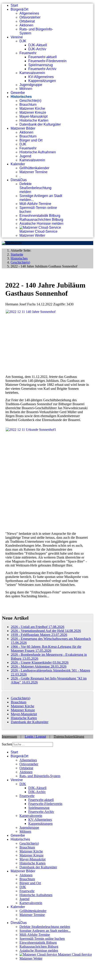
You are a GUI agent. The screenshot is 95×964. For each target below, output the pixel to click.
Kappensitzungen (42, 81)
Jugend (25, 156)
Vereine (17, 37)
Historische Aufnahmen (37, 152)
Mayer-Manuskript (33, 116)
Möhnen (25, 89)
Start (14, 5)
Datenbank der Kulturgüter (40, 124)
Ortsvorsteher (29, 17)
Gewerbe (18, 93)
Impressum (9, 736)
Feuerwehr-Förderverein (47, 61)
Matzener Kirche (32, 108)
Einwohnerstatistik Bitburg (39, 215)
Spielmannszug (40, 65)
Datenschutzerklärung (69, 736)
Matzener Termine (33, 172)
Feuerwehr (27, 53)
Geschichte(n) (30, 100)
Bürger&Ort (19, 9)
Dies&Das (19, 180)
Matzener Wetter (32, 235)
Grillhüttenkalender (34, 168)
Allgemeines (29, 13)
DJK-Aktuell (37, 45)
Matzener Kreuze (32, 112)
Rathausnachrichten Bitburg (41, 219)
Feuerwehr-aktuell (42, 57)
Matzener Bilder (23, 128)
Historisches (21, 96)
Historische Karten (33, 120)
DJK (22, 41)
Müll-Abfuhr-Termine (35, 204)
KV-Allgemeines (41, 77)
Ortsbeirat (27, 21)
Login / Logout (35, 736)
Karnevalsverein (32, 73)
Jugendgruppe (30, 85)
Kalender (18, 164)
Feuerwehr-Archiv (42, 69)
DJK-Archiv (37, 49)
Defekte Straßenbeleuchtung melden (35, 188)
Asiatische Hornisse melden (41, 223)
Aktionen (26, 25)
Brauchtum (27, 104)
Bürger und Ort (30, 140)
